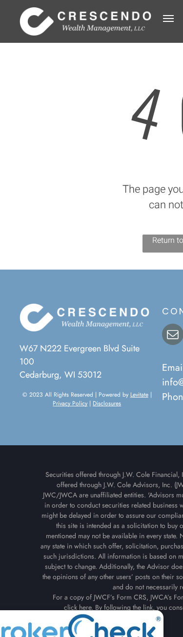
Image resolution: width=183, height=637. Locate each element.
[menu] (168, 18)
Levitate (139, 394)
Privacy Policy (70, 403)
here (85, 607)
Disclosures (107, 403)
